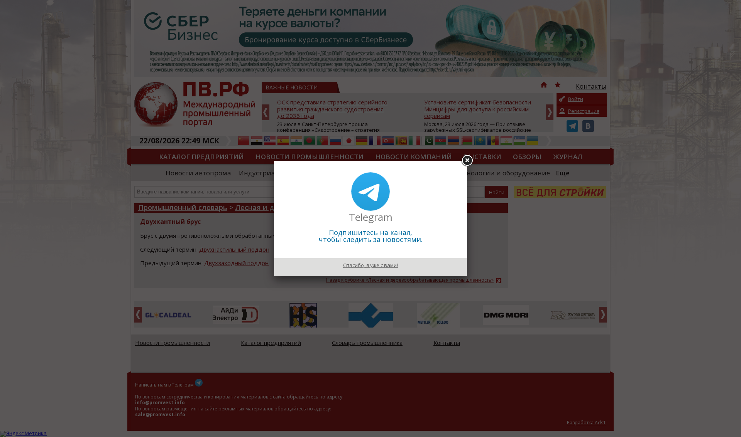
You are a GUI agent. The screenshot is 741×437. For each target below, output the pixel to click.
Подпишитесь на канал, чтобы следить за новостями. (371, 236)
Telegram (370, 217)
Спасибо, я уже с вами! (370, 265)
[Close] (467, 161)
